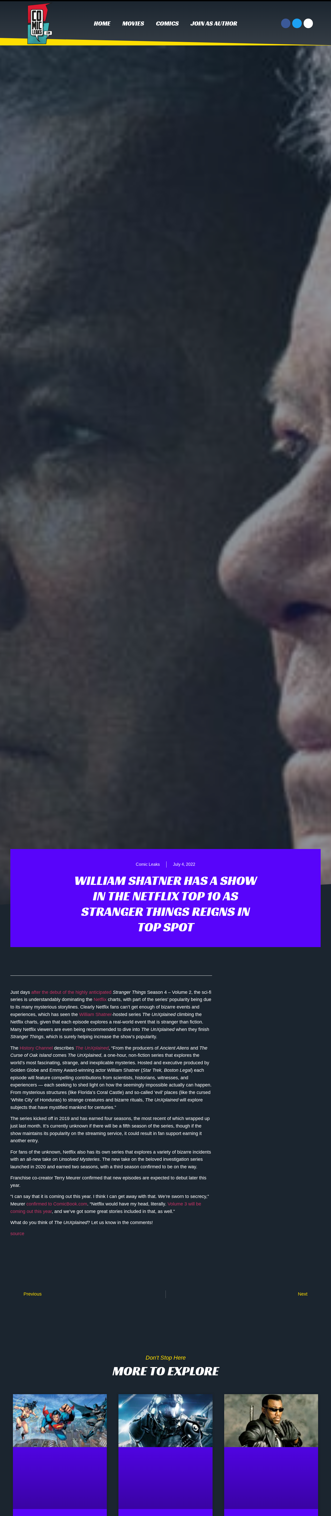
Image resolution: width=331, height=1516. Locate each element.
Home (102, 23)
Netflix (100, 999)
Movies (133, 23)
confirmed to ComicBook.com (56, 1204)
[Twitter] (297, 23)
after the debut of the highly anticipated (71, 992)
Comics (167, 23)
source (17, 1233)
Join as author (214, 23)
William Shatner (95, 1014)
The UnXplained (92, 1048)
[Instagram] (308, 23)
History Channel (36, 1048)
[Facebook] (285, 23)
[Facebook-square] (286, 1236)
